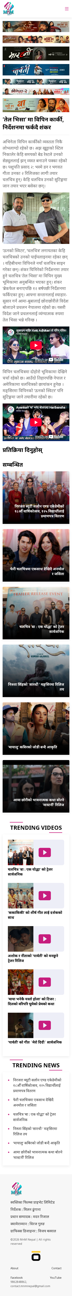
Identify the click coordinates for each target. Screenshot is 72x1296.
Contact (57, 1268)
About (14, 1268)
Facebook (16, 1278)
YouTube (56, 1278)
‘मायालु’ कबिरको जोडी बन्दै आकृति (36, 1142)
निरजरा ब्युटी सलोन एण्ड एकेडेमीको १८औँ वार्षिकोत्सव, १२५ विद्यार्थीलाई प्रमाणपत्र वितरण (37, 1085)
